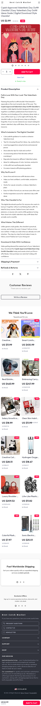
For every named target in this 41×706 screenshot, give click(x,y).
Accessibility (33, 693)
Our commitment (7, 672)
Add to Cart (31, 703)
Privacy (27, 693)
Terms (22, 693)
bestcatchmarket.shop (10, 660)
